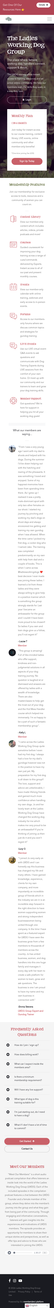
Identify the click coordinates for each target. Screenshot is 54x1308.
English (33, 1305)
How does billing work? (26, 1055)
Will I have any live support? (28, 1090)
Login (28, 100)
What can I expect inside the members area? (28, 1066)
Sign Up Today (27, 161)
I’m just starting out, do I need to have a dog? (29, 1114)
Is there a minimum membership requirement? (28, 1079)
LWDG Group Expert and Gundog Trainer (30, 1013)
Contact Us (27, 1149)
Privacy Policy (24, 1292)
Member (22, 646)
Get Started (25, 1141)
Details (42, 5)
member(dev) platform (33, 1302)
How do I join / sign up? (26, 1045)
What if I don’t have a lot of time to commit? (30, 1127)
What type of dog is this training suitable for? (26, 1101)
